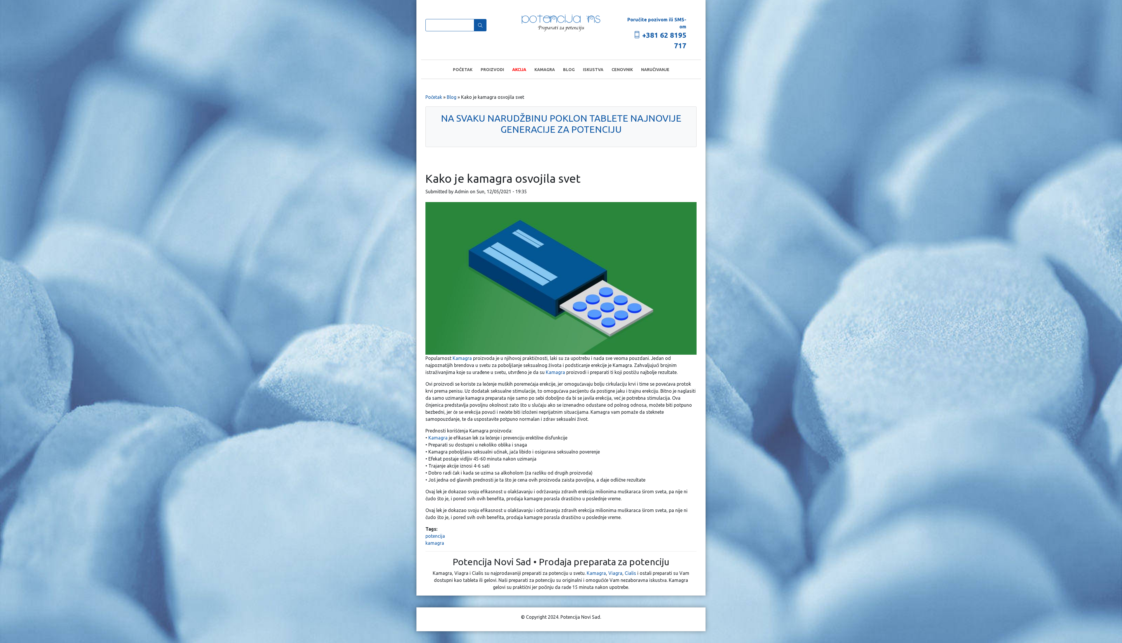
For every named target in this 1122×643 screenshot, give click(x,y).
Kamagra (544, 69)
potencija (435, 536)
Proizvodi (492, 69)
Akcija (519, 69)
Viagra (615, 573)
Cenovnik (622, 69)
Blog (569, 69)
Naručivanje (655, 69)
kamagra (434, 543)
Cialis (630, 573)
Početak (462, 69)
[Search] (480, 25)
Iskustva (593, 69)
